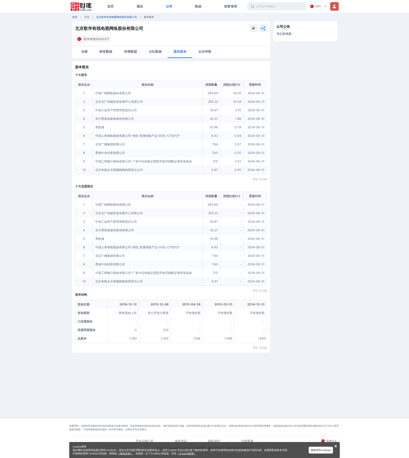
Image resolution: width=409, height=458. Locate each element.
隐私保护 (214, 441)
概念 (140, 6)
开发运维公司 (145, 441)
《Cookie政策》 (186, 453)
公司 (169, 6)
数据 (198, 6)
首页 (110, 6)
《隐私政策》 (125, 453)
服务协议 (181, 441)
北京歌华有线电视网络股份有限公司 (116, 17)
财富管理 (230, 6)
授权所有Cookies (321, 450)
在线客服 (247, 441)
